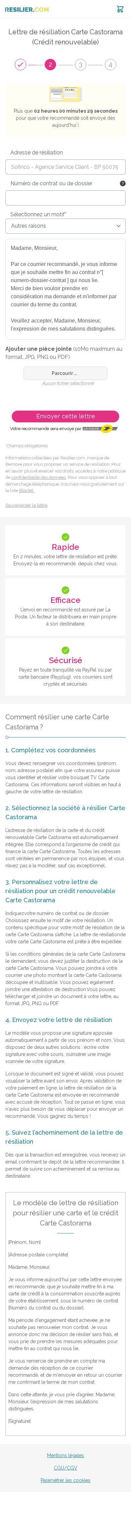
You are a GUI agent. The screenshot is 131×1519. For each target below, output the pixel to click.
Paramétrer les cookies (65, 1480)
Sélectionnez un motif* (38, 214)
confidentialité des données (38, 477)
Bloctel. (26, 490)
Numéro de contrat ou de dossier (51, 183)
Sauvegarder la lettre (26, 505)
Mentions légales (65, 1455)
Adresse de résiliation (36, 152)
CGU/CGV (65, 1468)
